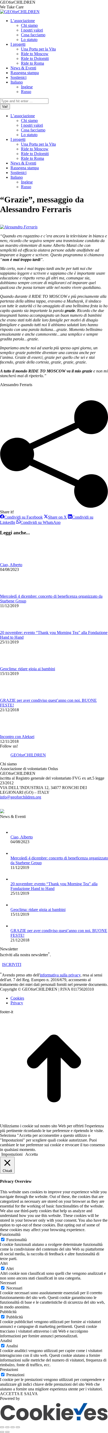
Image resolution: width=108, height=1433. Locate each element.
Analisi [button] (6, 1340)
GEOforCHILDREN (28, 755)
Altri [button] (4, 1263)
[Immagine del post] (14, 560)
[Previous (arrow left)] (2, 1432)
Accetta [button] (31, 1154)
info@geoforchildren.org (20, 797)
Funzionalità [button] (10, 1234)
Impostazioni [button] (12, 1154)
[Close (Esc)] (2, 1427)
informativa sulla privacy (60, 975)
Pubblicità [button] (8, 1311)
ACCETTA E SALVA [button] (19, 1393)
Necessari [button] (8, 1283)
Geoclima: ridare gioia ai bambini (27, 669)
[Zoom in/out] (18, 1427)
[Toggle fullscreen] (12, 1427)
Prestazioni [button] (9, 1369)
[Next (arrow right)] (7, 1432)
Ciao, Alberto (11, 564)
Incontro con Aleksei (17, 736)
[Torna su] (54, 1121)
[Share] (7, 1427)
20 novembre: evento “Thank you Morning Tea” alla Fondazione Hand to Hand (54, 886)
